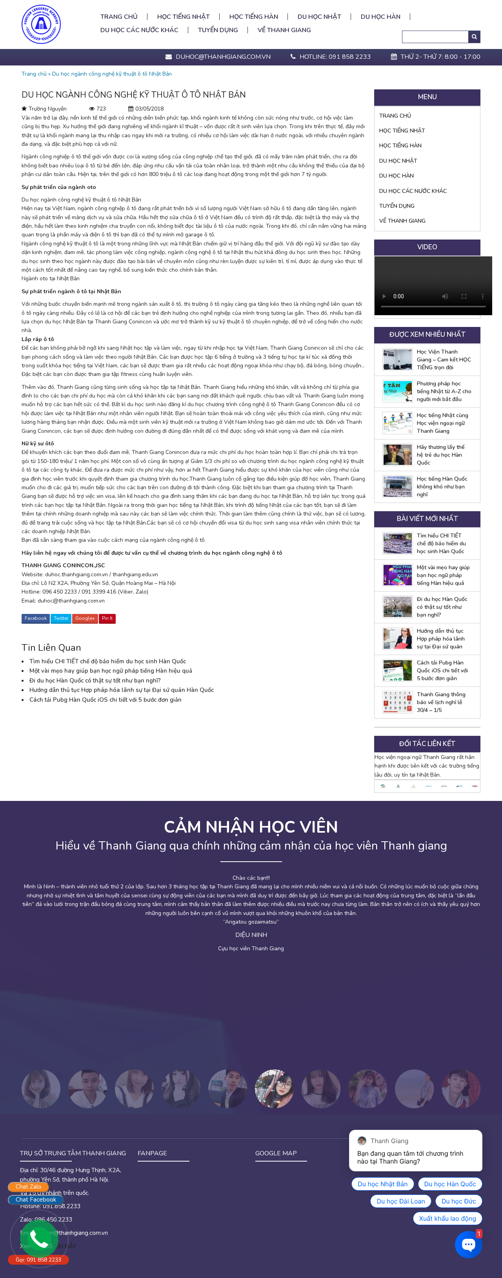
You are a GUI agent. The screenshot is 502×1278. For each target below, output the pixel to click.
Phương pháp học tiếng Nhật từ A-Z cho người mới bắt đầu (444, 391)
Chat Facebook (36, 1200)
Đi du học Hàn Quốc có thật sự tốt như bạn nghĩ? (95, 680)
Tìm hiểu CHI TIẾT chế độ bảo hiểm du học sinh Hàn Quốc (107, 661)
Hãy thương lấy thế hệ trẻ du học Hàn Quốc (441, 455)
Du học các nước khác (139, 30)
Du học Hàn (380, 17)
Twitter (61, 618)
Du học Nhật (319, 17)
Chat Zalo (29, 1187)
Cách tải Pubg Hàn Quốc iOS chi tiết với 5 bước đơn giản (105, 700)
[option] (382, 786)
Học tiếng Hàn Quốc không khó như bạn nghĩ (442, 486)
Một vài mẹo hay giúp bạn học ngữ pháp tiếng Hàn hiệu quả (110, 671)
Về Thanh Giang (284, 30)
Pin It (107, 618)
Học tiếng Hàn (253, 17)
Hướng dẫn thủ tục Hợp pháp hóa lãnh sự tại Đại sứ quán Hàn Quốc (121, 690)
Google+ (85, 618)
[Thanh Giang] (41, 23)
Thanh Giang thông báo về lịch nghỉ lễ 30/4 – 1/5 (441, 702)
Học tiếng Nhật (183, 17)
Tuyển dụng (218, 30)
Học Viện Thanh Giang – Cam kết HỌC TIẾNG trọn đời (444, 359)
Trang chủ (119, 17)
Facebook (36, 618)
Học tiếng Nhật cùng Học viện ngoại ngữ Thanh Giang (442, 423)
